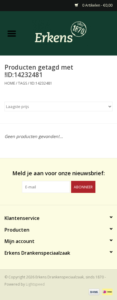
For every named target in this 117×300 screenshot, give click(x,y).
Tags (22, 83)
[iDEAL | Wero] (106, 291)
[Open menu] (11, 33)
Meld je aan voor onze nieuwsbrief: (58, 173)
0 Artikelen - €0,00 (96, 5)
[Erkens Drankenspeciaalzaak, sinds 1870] (70, 33)
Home (9, 83)
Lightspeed (35, 284)
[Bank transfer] (93, 291)
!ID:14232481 (41, 83)
